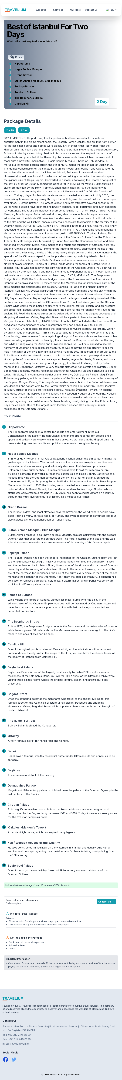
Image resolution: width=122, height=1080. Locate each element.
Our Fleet (75, 9)
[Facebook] (6, 1059)
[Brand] (15, 10)
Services (58, 9)
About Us (41, 9)
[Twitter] (14, 1059)
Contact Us (91, 9)
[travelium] (61, 998)
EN (112, 9)
